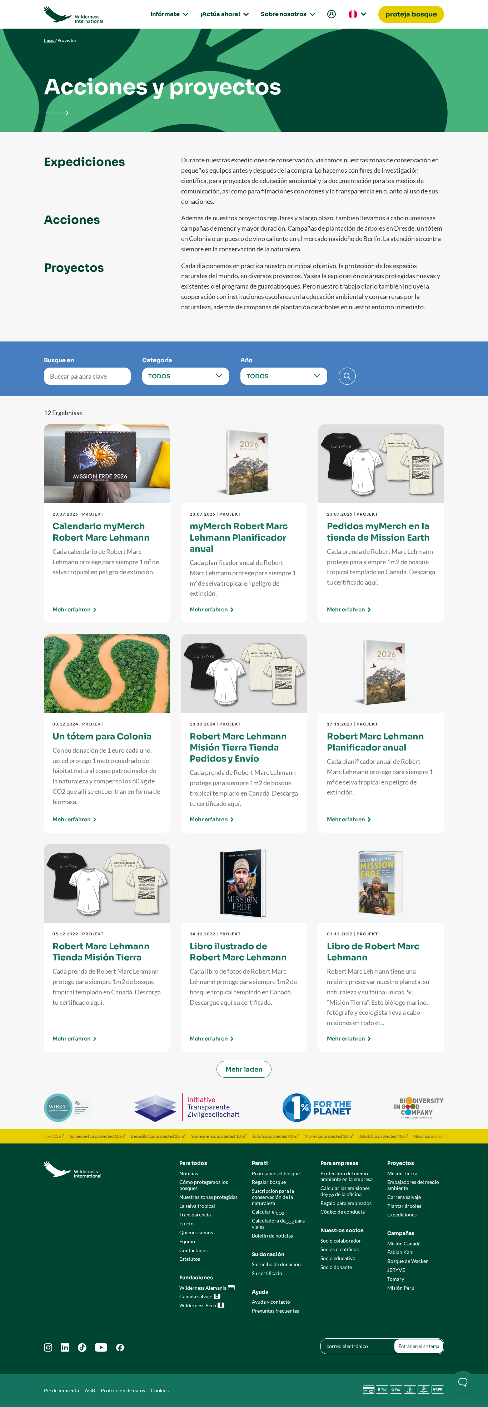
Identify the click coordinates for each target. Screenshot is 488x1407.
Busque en (59, 360)
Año (246, 360)
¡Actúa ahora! (223, 14)
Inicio (49, 40)
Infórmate (168, 14)
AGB (90, 1390)
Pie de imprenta (61, 1390)
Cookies (160, 1390)
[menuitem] (331, 14)
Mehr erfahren (72, 609)
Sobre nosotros (287, 14)
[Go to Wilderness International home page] (73, 14)
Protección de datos (123, 1390)
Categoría (157, 360)
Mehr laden (244, 1069)
